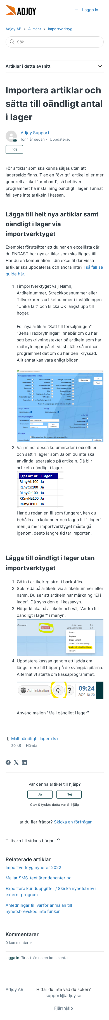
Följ (14, 149)
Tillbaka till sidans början (31, 840)
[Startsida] (21, 10)
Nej (69, 794)
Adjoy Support (35, 132)
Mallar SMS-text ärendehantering (39, 877)
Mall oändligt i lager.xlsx (34, 738)
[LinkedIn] (24, 762)
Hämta (31, 745)
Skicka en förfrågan (73, 822)
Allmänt (34, 29)
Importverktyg (60, 29)
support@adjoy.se (63, 995)
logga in (12, 957)
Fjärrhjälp (63, 1008)
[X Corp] (16, 762)
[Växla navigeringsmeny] (76, 9)
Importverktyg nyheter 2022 (33, 867)
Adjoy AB (13, 29)
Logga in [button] (90, 9)
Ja (40, 794)
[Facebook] (8, 762)
